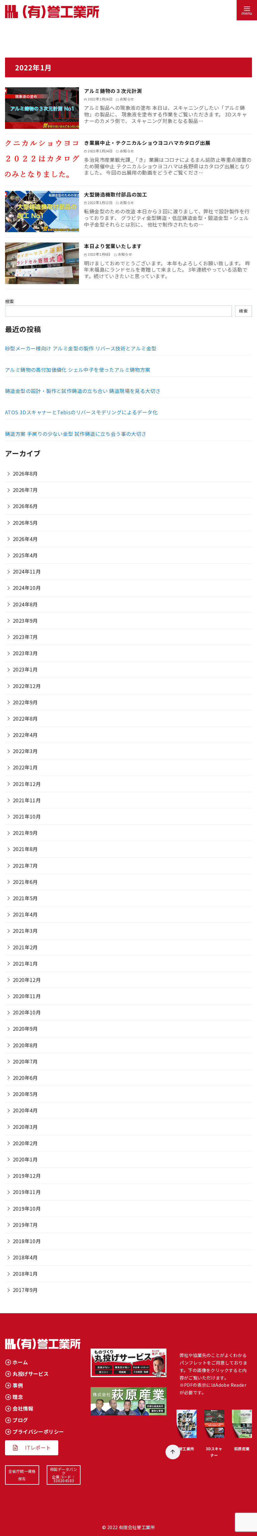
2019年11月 (27, 1192)
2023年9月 (25, 620)
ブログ (20, 1420)
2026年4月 (25, 539)
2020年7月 (25, 1061)
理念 (18, 1397)
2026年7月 (25, 489)
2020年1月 (25, 1159)
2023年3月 (25, 653)
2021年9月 (25, 832)
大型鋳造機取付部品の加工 (115, 194)
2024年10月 (27, 587)
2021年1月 (25, 963)
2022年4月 (25, 734)
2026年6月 (25, 506)
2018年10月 (27, 1241)
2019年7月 (25, 1224)
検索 (9, 301)
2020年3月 (25, 1126)
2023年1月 (25, 669)
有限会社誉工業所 (137, 1527)
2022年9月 (25, 702)
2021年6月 (25, 881)
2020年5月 (25, 1094)
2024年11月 (27, 571)
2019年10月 (27, 1208)
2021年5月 (25, 898)
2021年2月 (25, 947)
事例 (18, 1385)
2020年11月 (27, 996)
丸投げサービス (31, 1373)
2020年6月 (25, 1077)
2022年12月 (27, 686)
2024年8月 (25, 604)
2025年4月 (25, 555)
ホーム (20, 1362)
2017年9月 (25, 1290)
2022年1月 (25, 767)
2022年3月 (25, 751)
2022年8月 (25, 718)
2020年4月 (25, 1110)
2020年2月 (25, 1143)
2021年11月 (27, 800)
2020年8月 (25, 1045)
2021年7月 (25, 865)
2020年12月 (27, 979)
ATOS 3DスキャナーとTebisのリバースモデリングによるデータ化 (81, 412)
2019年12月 (27, 1175)
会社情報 (23, 1408)
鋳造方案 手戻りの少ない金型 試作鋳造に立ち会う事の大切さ (76, 433)
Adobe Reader (230, 1385)
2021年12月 (27, 784)
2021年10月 (27, 816)
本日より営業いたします (113, 246)
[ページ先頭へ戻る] (172, 1452)
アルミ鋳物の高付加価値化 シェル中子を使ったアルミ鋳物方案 (77, 369)
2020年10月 (27, 1012)
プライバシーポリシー (38, 1431)
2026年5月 (25, 522)
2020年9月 (25, 1028)
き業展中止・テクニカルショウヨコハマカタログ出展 (147, 142)
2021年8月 (25, 849)
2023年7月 (25, 636)
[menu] (247, 10)
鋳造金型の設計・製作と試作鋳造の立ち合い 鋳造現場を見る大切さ (82, 391)
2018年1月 (25, 1273)
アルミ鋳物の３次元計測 (113, 90)
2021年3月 (25, 930)
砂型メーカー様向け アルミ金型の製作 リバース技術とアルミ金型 (80, 348)
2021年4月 (25, 914)
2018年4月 (25, 1257)
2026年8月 (25, 473)
